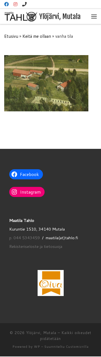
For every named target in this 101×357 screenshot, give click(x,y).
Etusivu (11, 36)
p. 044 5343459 (24, 238)
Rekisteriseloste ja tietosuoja (35, 246)
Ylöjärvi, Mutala (41, 332)
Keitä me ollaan (36, 36)
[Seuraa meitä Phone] (24, 4)
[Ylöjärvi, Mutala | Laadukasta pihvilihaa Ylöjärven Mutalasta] (20, 16)
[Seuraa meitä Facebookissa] (6, 4)
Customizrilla (77, 346)
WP (37, 346)
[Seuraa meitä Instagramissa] (15, 4)
